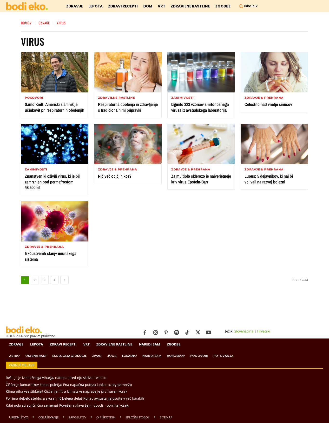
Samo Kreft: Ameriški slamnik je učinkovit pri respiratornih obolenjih (54, 107)
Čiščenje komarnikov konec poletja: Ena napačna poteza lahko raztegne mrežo (69, 384)
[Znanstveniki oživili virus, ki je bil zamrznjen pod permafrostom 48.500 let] (54, 144)
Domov (26, 22)
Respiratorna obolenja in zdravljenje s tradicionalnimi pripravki (128, 107)
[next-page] (64, 280)
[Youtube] (209, 333)
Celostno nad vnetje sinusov (268, 104)
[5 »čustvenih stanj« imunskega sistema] (54, 221)
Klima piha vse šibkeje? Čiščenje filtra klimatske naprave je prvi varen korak (66, 391)
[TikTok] (187, 333)
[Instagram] (156, 333)
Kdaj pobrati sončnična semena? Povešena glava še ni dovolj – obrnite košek (67, 405)
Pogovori (34, 97)
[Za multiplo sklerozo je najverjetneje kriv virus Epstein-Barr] (201, 144)
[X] (198, 333)
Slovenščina (243, 331)
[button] (248, 6)
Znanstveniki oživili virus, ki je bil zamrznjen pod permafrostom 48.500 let (52, 181)
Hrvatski (263, 331)
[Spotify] (177, 333)
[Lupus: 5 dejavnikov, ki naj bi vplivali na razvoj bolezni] (274, 144)
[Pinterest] (166, 333)
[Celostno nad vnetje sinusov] (274, 72)
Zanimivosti (182, 97)
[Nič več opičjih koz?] (128, 144)
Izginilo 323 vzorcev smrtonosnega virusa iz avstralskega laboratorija (200, 107)
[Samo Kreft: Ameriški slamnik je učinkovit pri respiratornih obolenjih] (54, 72)
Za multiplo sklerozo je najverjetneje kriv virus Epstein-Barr (201, 179)
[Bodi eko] (27, 6)
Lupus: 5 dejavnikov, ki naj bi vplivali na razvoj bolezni (268, 179)
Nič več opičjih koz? (115, 176)
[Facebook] (145, 333)
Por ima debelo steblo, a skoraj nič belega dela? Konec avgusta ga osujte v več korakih (75, 398)
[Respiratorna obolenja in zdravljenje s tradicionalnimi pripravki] (128, 72)
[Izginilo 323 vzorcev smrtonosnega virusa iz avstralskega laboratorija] (201, 72)
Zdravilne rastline (116, 97)
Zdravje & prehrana (263, 97)
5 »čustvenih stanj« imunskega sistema (50, 256)
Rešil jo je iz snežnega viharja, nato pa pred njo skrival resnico (56, 377)
